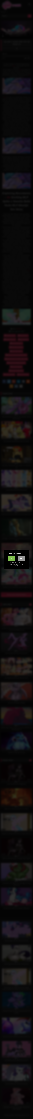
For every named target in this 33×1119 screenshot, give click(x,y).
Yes (11, 558)
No (21, 558)
